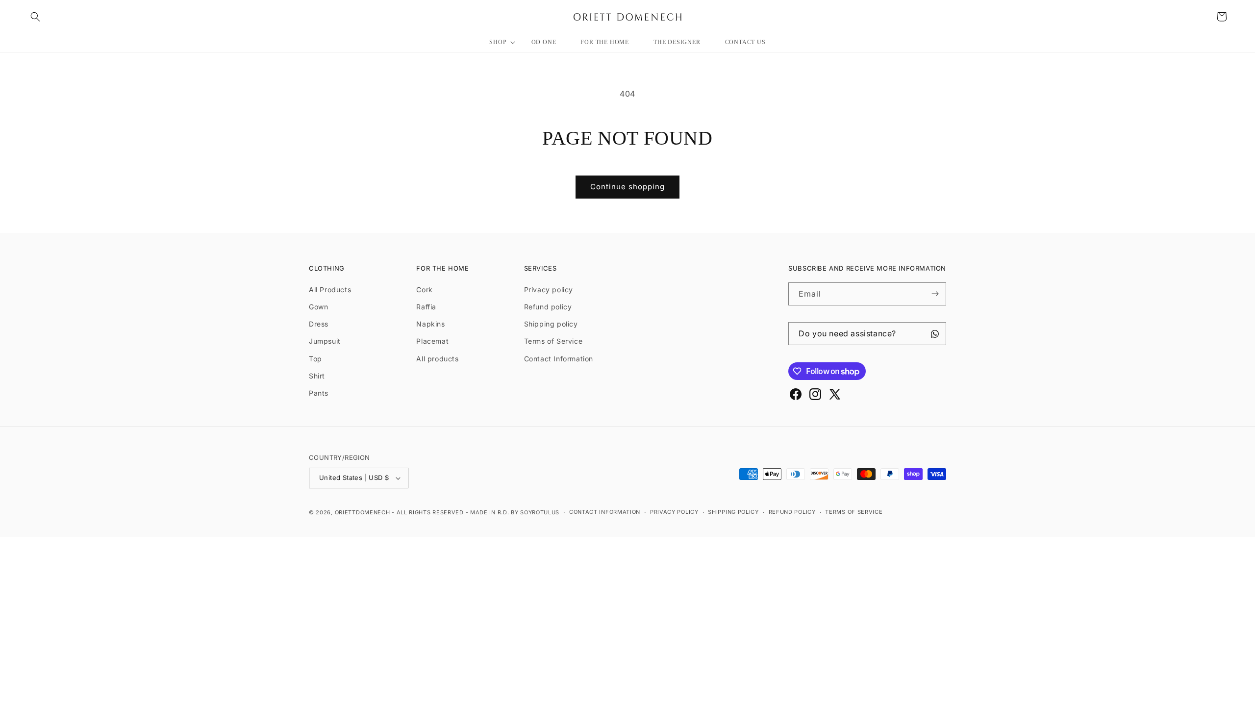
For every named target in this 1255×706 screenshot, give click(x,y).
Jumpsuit (325, 341)
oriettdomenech (362, 512)
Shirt (317, 376)
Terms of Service (553, 341)
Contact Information (558, 358)
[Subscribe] (935, 293)
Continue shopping (627, 186)
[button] (35, 16)
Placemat (432, 341)
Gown (318, 307)
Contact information (604, 511)
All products (437, 358)
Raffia (426, 307)
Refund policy (548, 307)
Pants (318, 393)
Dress (318, 324)
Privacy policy (548, 289)
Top (315, 358)
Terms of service (853, 511)
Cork (424, 289)
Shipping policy (551, 324)
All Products (330, 289)
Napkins (430, 324)
